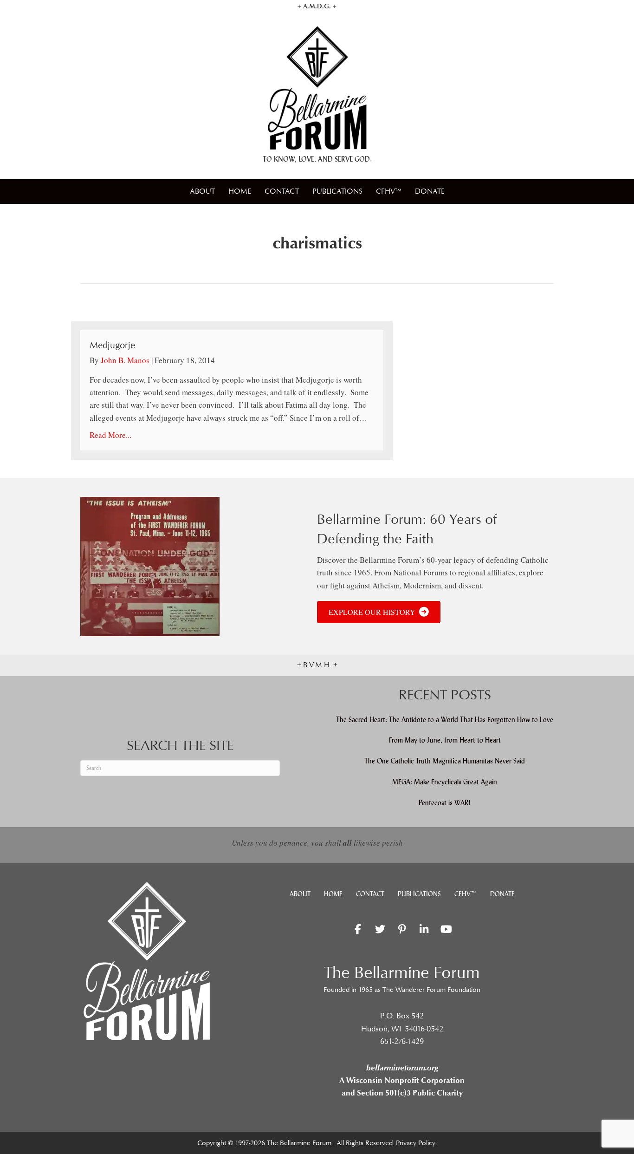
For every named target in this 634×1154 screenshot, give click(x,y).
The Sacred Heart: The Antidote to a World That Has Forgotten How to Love (444, 719)
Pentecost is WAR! (445, 802)
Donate (430, 191)
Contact (282, 191)
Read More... (110, 435)
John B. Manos (125, 360)
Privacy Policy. (416, 1143)
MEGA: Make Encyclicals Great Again (444, 781)
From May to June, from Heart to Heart (445, 740)
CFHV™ (388, 191)
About (202, 191)
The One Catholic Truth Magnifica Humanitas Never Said (444, 760)
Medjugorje (112, 345)
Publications (337, 191)
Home (239, 191)
